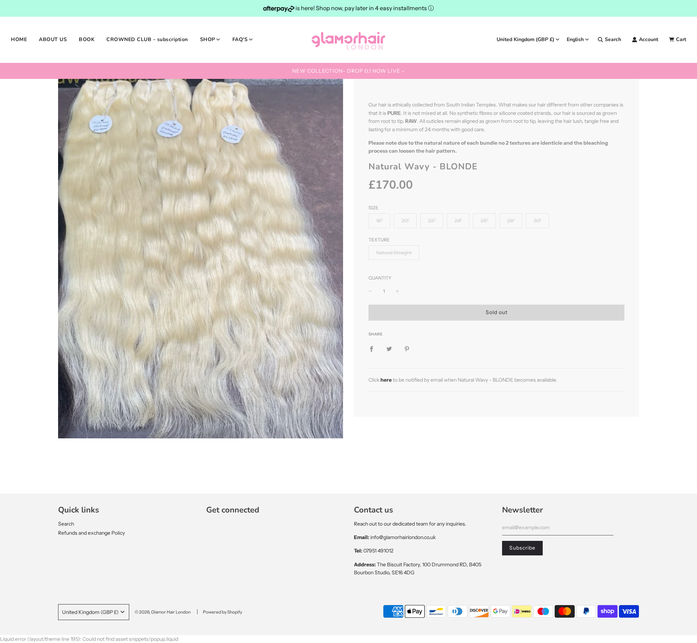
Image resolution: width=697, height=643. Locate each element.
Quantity (380, 278)
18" (379, 220)
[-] (370, 291)
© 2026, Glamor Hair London (163, 612)
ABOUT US (53, 39)
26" (484, 220)
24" (458, 220)
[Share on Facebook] (371, 348)
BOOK (86, 39)
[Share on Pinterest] (407, 348)
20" (405, 220)
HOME (19, 39)
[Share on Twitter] (389, 348)
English (575, 39)
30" (537, 220)
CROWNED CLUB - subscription (147, 39)
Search (66, 524)
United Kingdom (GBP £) (525, 39)
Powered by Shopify (222, 612)
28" (511, 220)
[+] (397, 291)
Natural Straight (394, 252)
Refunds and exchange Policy (91, 533)
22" (432, 220)
